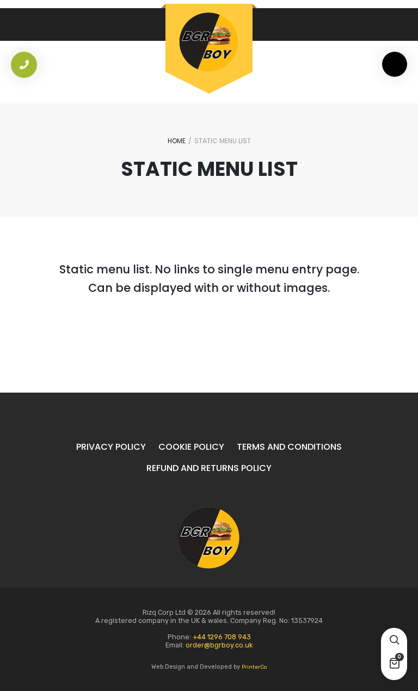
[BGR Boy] (209, 42)
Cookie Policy (191, 447)
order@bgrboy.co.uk (219, 645)
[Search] (394, 641)
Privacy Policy (111, 447)
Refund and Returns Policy (209, 468)
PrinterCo (254, 667)
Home (177, 140)
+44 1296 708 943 (222, 637)
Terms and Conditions (289, 447)
